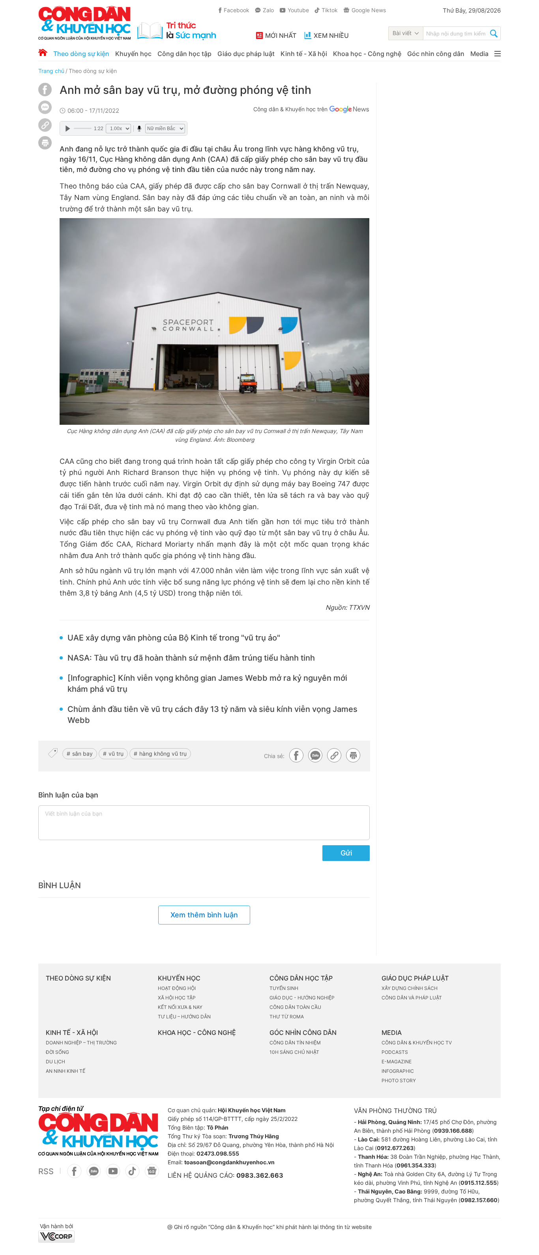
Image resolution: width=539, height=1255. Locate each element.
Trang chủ (51, 70)
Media (479, 54)
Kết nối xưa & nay (180, 1007)
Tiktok (330, 10)
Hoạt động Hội (177, 988)
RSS (46, 1171)
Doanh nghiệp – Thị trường (81, 1043)
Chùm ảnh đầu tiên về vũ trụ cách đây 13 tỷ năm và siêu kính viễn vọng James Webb (212, 714)
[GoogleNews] (151, 1175)
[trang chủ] (127, 23)
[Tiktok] (132, 1175)
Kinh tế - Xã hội (304, 54)
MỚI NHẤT (280, 35)
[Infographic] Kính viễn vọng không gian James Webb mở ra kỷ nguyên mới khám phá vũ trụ (207, 683)
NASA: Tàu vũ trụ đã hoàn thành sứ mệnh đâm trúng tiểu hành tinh (191, 658)
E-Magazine (397, 1062)
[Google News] (349, 110)
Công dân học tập (184, 54)
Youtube (298, 10)
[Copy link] (45, 126)
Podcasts (395, 1052)
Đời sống (57, 1052)
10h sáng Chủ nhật (294, 1052)
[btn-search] (494, 34)
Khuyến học (133, 54)
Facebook (236, 10)
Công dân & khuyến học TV (417, 1043)
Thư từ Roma (287, 1017)
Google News (369, 10)
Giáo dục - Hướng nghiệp (302, 998)
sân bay (82, 753)
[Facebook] (45, 94)
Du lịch (55, 1062)
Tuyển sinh (284, 988)
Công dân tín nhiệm (295, 1043)
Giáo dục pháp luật (246, 54)
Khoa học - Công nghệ (367, 54)
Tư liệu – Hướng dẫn (184, 1017)
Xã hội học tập (177, 998)
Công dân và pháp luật (412, 998)
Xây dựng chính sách (410, 988)
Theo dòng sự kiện (81, 54)
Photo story (399, 1080)
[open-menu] (497, 53)
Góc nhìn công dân (435, 54)
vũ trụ (116, 753)
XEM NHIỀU (331, 35)
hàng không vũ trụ (163, 753)
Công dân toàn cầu (295, 1007)
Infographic (398, 1071)
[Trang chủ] (42, 52)
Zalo (268, 10)
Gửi (346, 853)
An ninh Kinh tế (65, 1071)
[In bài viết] (45, 147)
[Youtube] (113, 1175)
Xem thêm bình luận (204, 915)
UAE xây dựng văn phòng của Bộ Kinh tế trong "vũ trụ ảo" (173, 637)
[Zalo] (45, 107)
